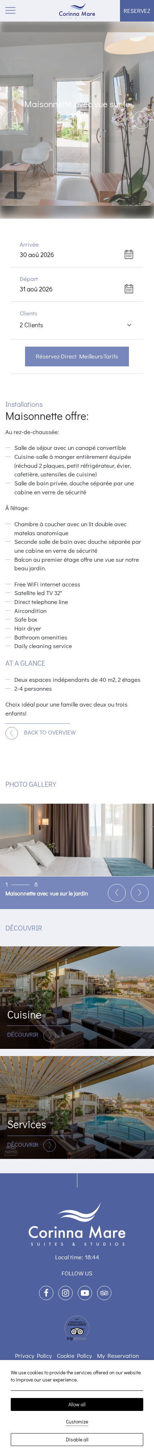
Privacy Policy (33, 1355)
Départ (29, 279)
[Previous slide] (12, 120)
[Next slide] (141, 120)
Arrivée (29, 244)
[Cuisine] (77, 997)
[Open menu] (10, 11)
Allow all (77, 1404)
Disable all (77, 1439)
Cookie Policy (74, 1355)
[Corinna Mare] (77, 11)
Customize (77, 1421)
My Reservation (118, 1355)
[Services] (77, 1107)
